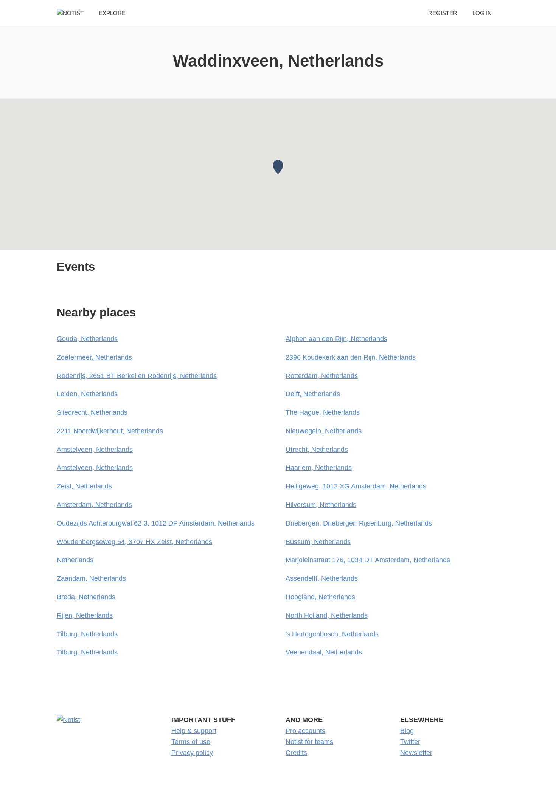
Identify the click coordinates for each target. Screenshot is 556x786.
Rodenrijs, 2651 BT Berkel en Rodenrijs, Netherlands (137, 376)
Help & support (193, 731)
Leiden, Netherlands (87, 394)
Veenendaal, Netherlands (324, 652)
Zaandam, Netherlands (91, 578)
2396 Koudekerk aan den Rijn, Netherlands (351, 357)
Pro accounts (305, 731)
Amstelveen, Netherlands (95, 449)
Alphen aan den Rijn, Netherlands (336, 339)
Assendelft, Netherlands (322, 578)
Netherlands (75, 560)
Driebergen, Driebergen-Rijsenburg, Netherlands (359, 523)
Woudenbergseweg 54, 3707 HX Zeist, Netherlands (134, 542)
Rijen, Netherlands (85, 615)
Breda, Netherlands (86, 597)
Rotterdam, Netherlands (322, 376)
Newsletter (416, 753)
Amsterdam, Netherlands (94, 504)
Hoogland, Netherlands (320, 597)
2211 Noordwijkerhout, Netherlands (110, 431)
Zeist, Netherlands (84, 486)
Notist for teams (309, 742)
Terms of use (190, 742)
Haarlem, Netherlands (319, 467)
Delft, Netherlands (313, 394)
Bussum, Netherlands (318, 542)
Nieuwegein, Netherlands (324, 431)
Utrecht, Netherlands (317, 449)
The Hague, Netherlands (323, 412)
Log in (482, 13)
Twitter (410, 742)
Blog (407, 731)
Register (442, 13)
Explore (112, 13)
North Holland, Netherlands (327, 615)
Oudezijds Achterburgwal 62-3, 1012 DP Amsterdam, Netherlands (156, 523)
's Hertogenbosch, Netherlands (332, 634)
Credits (296, 753)
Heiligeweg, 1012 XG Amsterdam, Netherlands (356, 486)
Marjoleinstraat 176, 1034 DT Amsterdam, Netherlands (368, 560)
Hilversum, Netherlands (321, 504)
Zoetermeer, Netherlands (94, 357)
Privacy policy (192, 753)
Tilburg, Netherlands (87, 634)
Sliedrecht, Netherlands (92, 412)
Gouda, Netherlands (87, 339)
